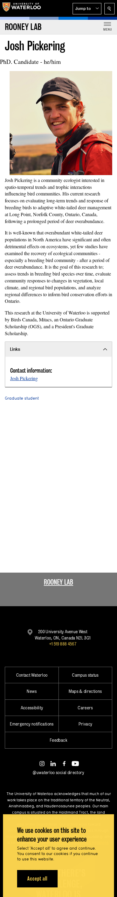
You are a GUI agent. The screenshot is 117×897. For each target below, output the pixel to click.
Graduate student (22, 398)
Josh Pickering (24, 378)
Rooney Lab (58, 582)
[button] (87, 8)
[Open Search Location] (109, 8)
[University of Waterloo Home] (21, 8)
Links (15, 349)
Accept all (37, 878)
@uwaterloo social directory (58, 772)
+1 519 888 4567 (62, 643)
